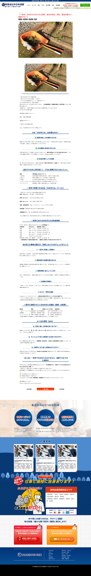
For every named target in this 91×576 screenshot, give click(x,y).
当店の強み (51, 550)
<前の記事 (29, 389)
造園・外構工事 (65, 558)
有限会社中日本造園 (32, 554)
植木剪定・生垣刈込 (66, 550)
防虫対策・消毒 (65, 557)
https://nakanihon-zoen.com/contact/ (30, 383)
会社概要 (58, 5)
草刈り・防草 (65, 553)
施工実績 (48, 5)
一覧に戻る (45, 389)
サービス (34, 5)
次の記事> (62, 389)
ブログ (42, 5)
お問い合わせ (52, 558)
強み (39, 5)
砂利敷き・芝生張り (66, 555)
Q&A (53, 5)
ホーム (28, 5)
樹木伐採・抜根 (65, 552)
